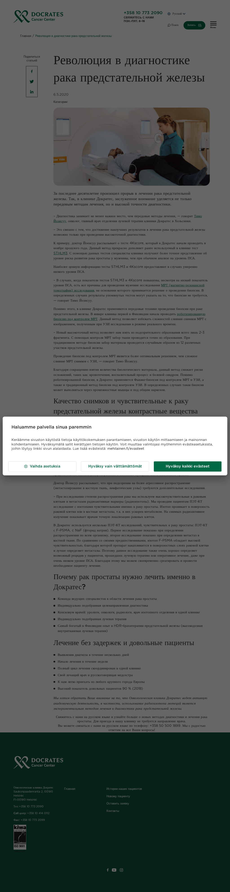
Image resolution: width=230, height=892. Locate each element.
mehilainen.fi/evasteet (125, 448)
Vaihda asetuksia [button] (45, 466)
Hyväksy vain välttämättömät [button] (115, 466)
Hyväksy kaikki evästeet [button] (188, 466)
